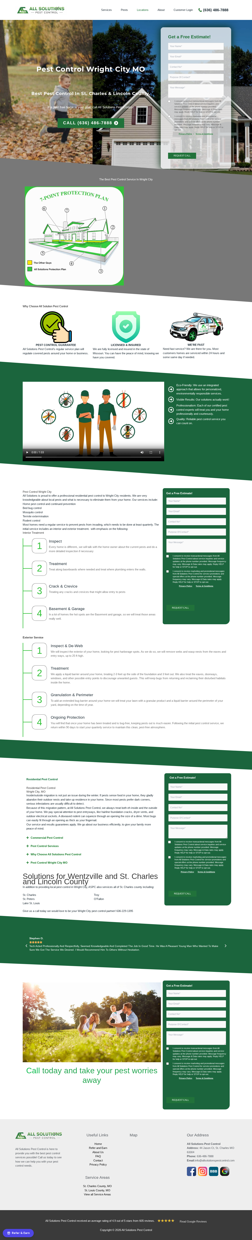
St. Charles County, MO (97, 1186)
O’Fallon (99, 898)
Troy (96, 894)
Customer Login (183, 9)
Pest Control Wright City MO (49, 862)
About (161, 9)
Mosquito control (33, 512)
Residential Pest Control (42, 779)
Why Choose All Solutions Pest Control (56, 854)
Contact (98, 1160)
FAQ (98, 1156)
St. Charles (29, 894)
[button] (93, 779)
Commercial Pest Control (47, 837)
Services (106, 9)
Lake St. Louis (31, 903)
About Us (98, 1152)
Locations (143, 9)
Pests (124, 9)
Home (98, 1143)
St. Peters (29, 898)
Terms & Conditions (204, 134)
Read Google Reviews (193, 1221)
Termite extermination (36, 516)
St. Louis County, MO (97, 1190)
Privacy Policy (185, 134)
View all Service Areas (97, 1194)
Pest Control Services (45, 846)
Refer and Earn (98, 1147)
